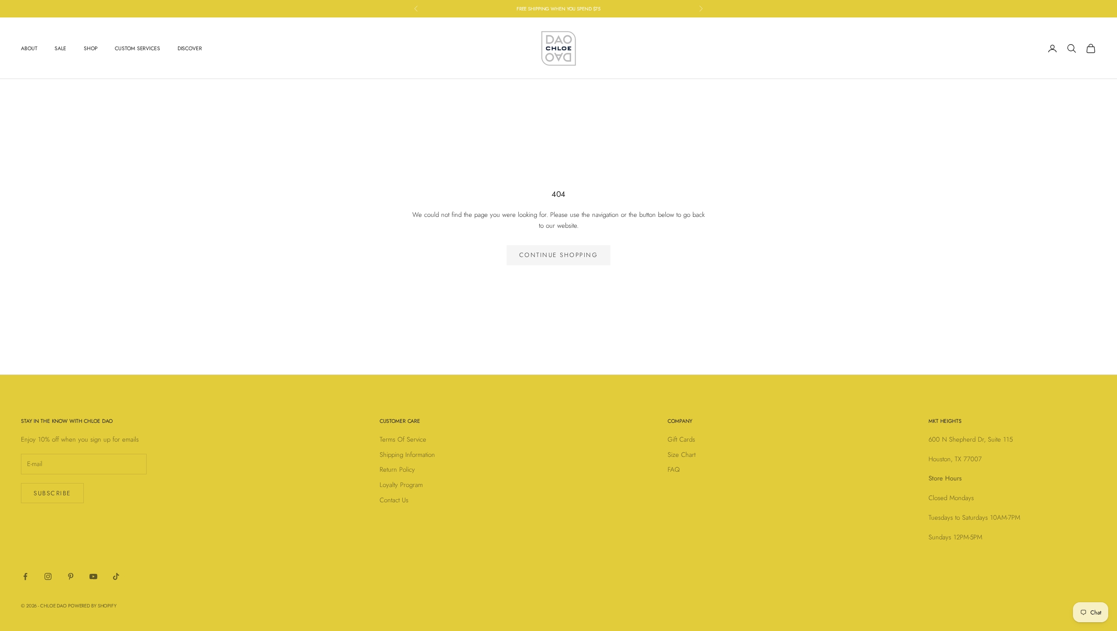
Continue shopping (558, 254)
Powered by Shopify (92, 605)
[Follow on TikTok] (116, 576)
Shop (91, 48)
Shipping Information (407, 455)
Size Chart (682, 455)
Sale (60, 48)
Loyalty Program (401, 485)
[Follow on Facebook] (25, 576)
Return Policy (397, 469)
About (29, 48)
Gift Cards (681, 439)
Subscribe (52, 493)
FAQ (674, 469)
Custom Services (137, 48)
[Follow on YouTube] (93, 576)
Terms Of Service (403, 439)
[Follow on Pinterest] (70, 576)
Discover (190, 48)
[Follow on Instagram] (48, 576)
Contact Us (394, 500)
